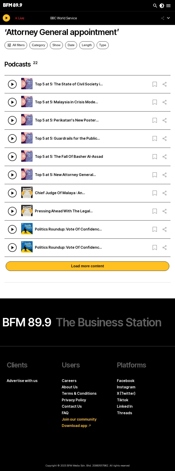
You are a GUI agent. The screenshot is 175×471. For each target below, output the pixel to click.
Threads (124, 413)
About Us (70, 387)
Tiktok (122, 400)
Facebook (125, 380)
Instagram (126, 387)
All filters (19, 45)
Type (102, 45)
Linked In (125, 406)
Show (56, 45)
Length (87, 45)
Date (71, 45)
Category (38, 45)
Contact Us (72, 406)
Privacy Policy (74, 400)
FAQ (65, 413)
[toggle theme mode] (162, 5)
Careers (69, 380)
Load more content (87, 266)
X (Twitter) (126, 393)
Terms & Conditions (79, 393)
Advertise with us (22, 380)
